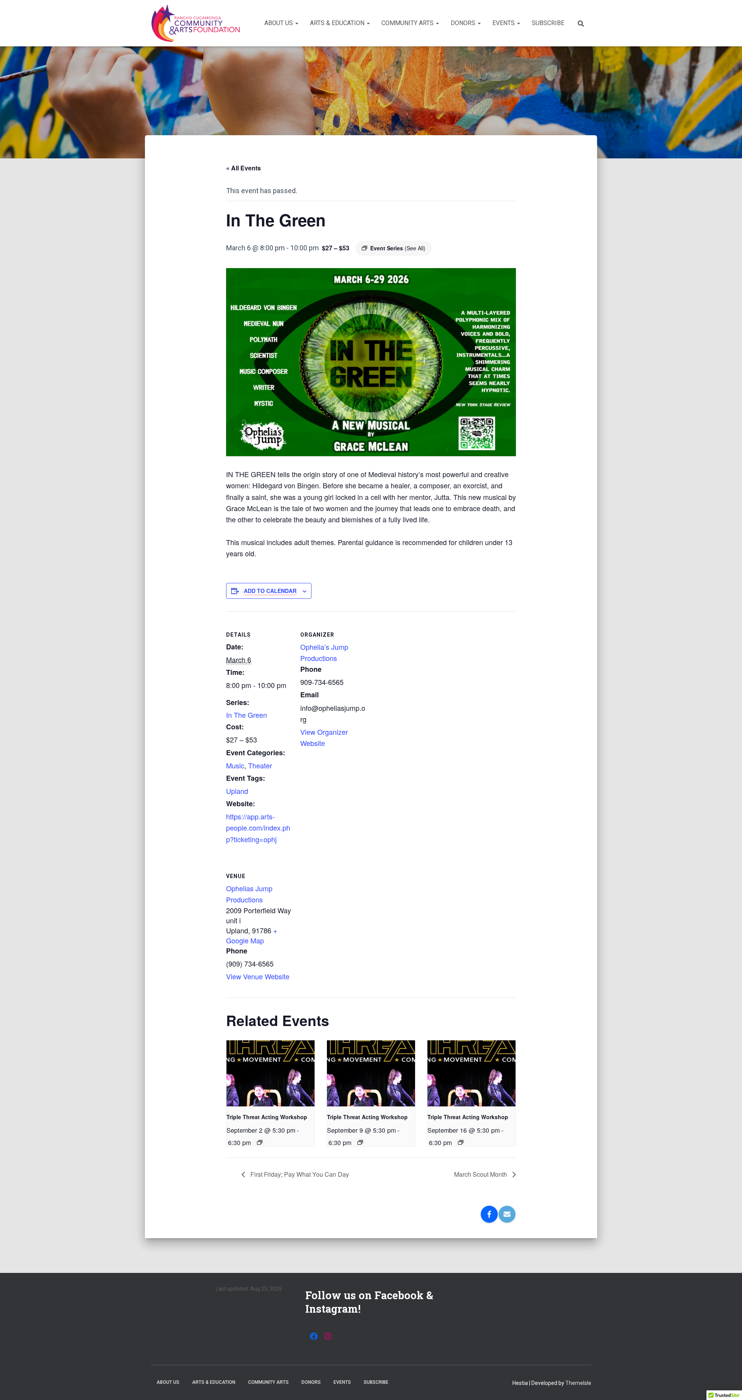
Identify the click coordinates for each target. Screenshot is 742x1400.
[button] (296, 23)
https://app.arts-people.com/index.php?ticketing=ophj (258, 827)
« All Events (243, 167)
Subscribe (548, 23)
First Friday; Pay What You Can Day (299, 1174)
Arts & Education (338, 23)
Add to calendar (270, 591)
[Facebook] (489, 1214)
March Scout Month (481, 1174)
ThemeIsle (578, 1383)
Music (235, 765)
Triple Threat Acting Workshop (266, 1117)
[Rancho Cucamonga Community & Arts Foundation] (196, 23)
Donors (464, 23)
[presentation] (270, 1073)
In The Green (246, 715)
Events (504, 23)
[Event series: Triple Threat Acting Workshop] (259, 1142)
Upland (237, 791)
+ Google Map (251, 935)
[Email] (507, 1214)
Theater (260, 765)
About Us (279, 23)
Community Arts (408, 23)
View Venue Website (257, 976)
